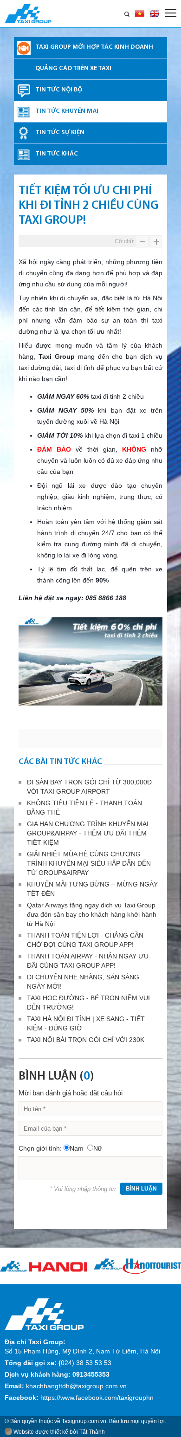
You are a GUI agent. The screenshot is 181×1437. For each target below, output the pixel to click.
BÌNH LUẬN (141, 1188)
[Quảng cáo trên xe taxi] (24, 70)
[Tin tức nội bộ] (24, 91)
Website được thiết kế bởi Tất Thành (58, 1432)
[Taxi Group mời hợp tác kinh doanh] (24, 48)
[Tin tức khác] (24, 155)
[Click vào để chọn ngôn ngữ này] (154, 13)
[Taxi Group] (44, 1314)
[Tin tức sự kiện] (24, 134)
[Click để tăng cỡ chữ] (156, 245)
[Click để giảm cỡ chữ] (142, 245)
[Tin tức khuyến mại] (24, 112)
